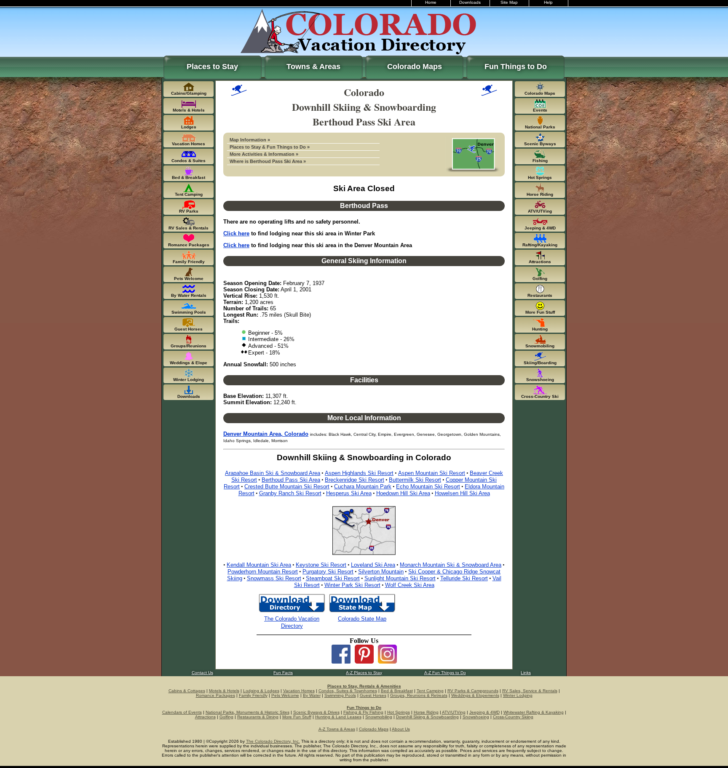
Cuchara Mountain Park (362, 486)
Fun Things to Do (515, 66)
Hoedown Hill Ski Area (403, 493)
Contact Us (202, 672)
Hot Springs (398, 712)
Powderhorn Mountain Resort (263, 571)
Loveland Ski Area (373, 565)
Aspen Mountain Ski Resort (431, 473)
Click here (236, 233)
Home (430, 2)
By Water (312, 695)
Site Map (509, 2)
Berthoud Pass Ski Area (291, 480)
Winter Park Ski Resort (352, 585)
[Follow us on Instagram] (387, 661)
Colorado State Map (362, 619)
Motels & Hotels (224, 690)
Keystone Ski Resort (321, 565)
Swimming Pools (340, 695)
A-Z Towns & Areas (336, 729)
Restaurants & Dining (257, 717)
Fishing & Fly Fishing (363, 712)
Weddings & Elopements (475, 695)
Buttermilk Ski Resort (415, 480)
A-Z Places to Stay (364, 672)
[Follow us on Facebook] (341, 661)
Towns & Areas (313, 66)
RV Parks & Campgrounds (472, 690)
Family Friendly (253, 695)
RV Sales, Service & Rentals (529, 690)
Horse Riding (426, 712)
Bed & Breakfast (397, 690)
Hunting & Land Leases (338, 717)
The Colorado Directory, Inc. (273, 741)
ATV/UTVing (454, 712)
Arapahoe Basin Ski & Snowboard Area (272, 473)
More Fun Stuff (296, 717)
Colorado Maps (414, 66)
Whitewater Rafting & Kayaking (533, 712)
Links (526, 672)
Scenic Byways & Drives (316, 712)
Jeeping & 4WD (484, 712)
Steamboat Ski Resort (333, 578)
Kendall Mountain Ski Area (259, 565)
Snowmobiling (378, 717)
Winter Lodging (518, 695)
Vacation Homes (299, 690)
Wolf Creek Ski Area (409, 585)
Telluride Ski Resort (464, 578)
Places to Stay (212, 66)
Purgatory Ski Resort (327, 571)
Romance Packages (215, 695)
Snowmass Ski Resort (274, 578)
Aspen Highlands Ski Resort (359, 473)
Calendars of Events (182, 712)
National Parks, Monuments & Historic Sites (247, 712)
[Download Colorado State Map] (362, 611)
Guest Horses (373, 695)
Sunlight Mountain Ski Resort (400, 578)
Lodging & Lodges (261, 690)
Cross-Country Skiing (513, 717)
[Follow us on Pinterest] (364, 661)
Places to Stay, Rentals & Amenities (364, 686)
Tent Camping (430, 690)
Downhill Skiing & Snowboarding (427, 717)
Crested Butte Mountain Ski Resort (286, 486)
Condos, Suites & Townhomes (347, 690)
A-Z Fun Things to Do (445, 672)
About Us (401, 729)
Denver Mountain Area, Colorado (265, 434)
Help (548, 2)
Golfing (226, 717)
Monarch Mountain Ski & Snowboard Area (450, 565)
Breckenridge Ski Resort (354, 480)
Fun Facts (283, 672)
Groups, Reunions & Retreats (418, 695)
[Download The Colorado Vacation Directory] (292, 611)
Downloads (470, 2)
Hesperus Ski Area (349, 493)
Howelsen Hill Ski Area (462, 493)
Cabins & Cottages (187, 690)
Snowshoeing (476, 717)
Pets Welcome (285, 695)
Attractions (205, 717)
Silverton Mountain (381, 571)
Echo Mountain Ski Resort (428, 486)
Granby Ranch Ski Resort (290, 493)
